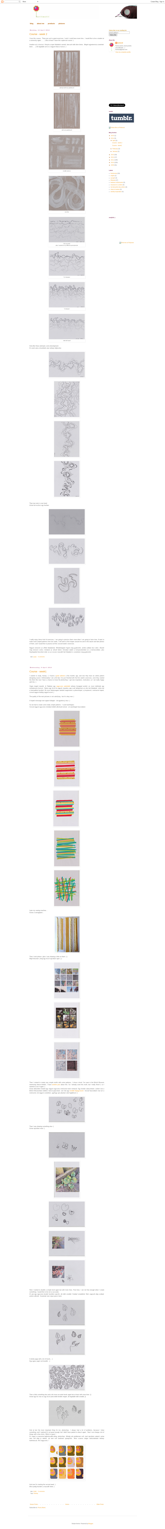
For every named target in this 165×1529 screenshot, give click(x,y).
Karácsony (114, 173)
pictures (61, 23)
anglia (112, 175)
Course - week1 (37, 671)
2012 (112, 157)
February (115, 149)
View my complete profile (123, 52)
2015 (112, 135)
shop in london (115, 189)
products (51, 23)
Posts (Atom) (41, 1507)
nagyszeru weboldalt (63, 686)
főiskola (113, 180)
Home (67, 1504)
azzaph (113, 178)
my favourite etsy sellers (118, 187)
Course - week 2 (38, 34)
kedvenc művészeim (117, 182)
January (115, 151)
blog (31, 23)
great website (60, 676)
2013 (112, 154)
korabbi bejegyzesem (77, 1091)
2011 (112, 160)
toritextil (120, 43)
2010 (112, 162)
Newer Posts (34, 1504)
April (114, 140)
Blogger (90, 1523)
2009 (112, 165)
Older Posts (100, 1504)
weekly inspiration (116, 191)
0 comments (41, 656)
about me (40, 23)
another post (56, 1084)
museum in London (116, 185)
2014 (112, 138)
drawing (36, 1493)
